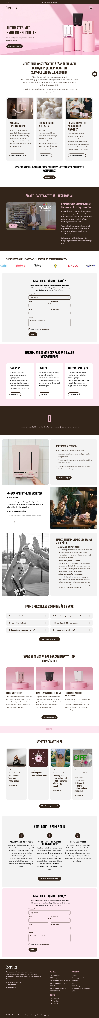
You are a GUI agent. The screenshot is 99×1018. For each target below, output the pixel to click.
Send (32, 334)
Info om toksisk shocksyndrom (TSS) (81, 990)
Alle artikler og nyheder (48, 806)
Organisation (54, 301)
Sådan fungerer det (76, 155)
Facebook (56, 1001)
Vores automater (16, 155)
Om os (74, 975)
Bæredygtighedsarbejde (79, 978)
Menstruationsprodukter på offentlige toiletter (58, 989)
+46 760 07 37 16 (12, 985)
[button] (8, 2)
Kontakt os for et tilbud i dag (48, 879)
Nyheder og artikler (78, 986)
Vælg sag (32, 294)
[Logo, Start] (11, 7)
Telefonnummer (55, 309)
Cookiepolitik (35, 1015)
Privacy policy (45, 1015)
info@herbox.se (11, 987)
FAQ (73, 983)
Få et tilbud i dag (13, 46)
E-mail (31, 309)
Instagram (56, 998)
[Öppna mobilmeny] (91, 8)
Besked (31, 317)
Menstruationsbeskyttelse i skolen (60, 980)
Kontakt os (48, 177)
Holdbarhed (44, 155)
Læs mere (14, 394)
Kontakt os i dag (62, 478)
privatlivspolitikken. (44, 329)
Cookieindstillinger (23, 1015)
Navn (31, 301)
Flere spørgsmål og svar (48, 639)
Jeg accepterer (40, 329)
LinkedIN (56, 1004)
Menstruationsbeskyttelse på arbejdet (58, 984)
